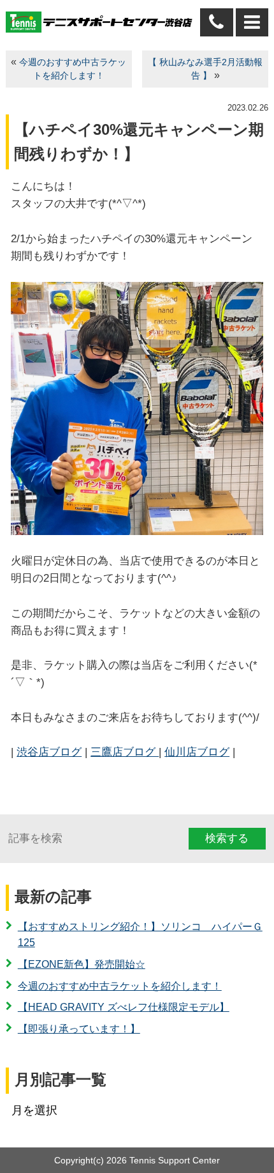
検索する (227, 838)
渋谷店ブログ (49, 752)
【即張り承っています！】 (79, 1028)
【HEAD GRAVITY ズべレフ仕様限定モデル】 (123, 1007)
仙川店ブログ (196, 752)
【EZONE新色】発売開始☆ (81, 964)
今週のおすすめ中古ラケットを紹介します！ (120, 986)
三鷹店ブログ (124, 752)
